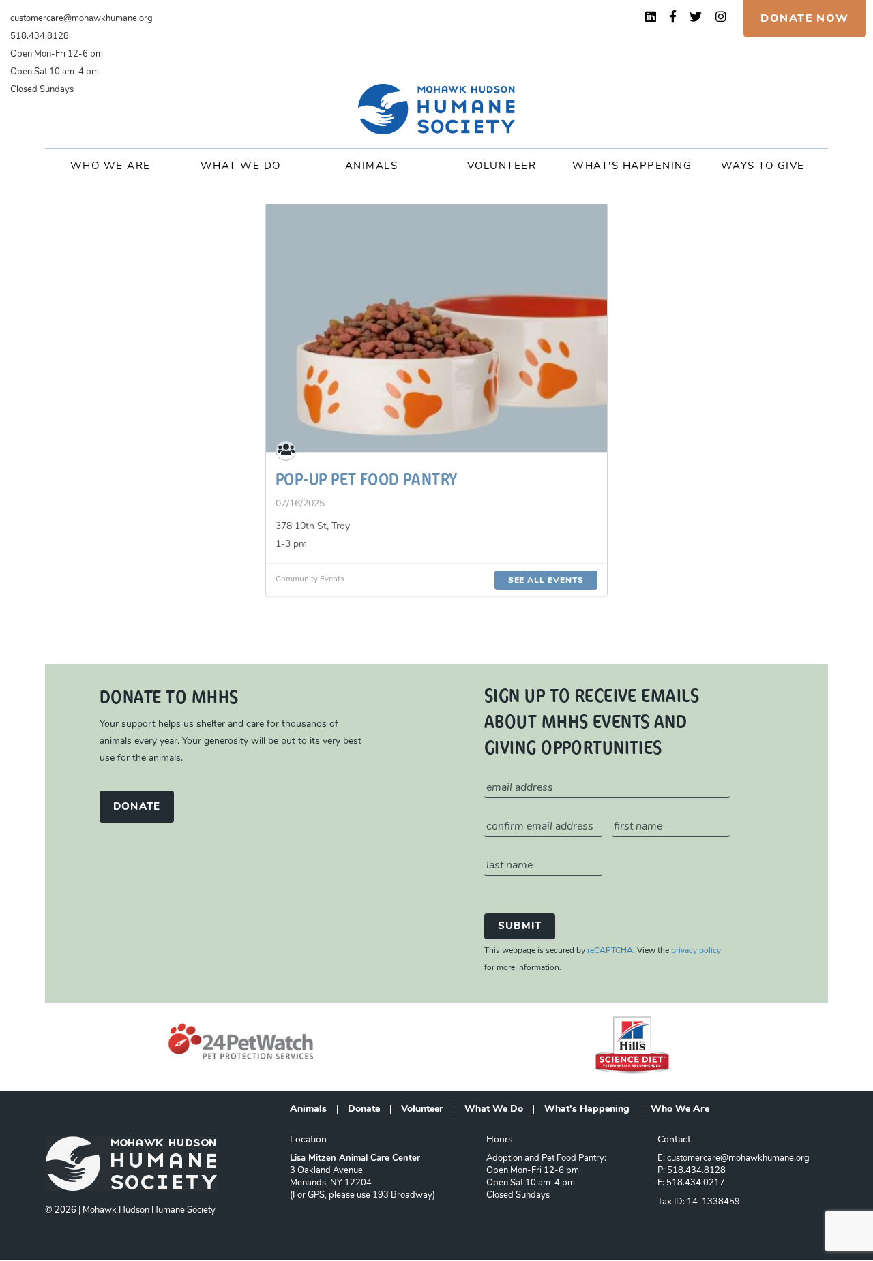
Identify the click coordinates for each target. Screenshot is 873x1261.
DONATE (136, 807)
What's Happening (632, 167)
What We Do (241, 167)
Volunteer (502, 167)
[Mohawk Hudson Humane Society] (436, 109)
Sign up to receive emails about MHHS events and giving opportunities (591, 720)
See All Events (546, 581)
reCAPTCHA (610, 951)
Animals (371, 167)
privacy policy (696, 951)
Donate (364, 1109)
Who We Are (110, 167)
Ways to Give (763, 167)
